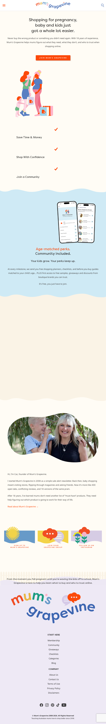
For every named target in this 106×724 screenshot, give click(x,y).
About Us (53, 674)
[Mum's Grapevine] (53, 5)
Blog (53, 663)
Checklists (53, 654)
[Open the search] (103, 5)
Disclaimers (53, 692)
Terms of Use (53, 683)
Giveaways (54, 649)
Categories (54, 658)
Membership (54, 640)
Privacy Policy (53, 688)
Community (53, 645)
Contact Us (54, 679)
